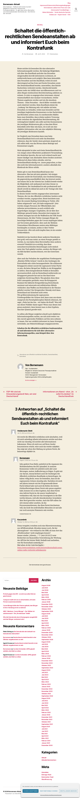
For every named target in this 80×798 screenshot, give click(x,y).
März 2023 (45, 682)
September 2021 (47, 724)
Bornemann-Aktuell (11, 4)
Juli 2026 (45, 588)
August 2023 (46, 670)
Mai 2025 (45, 621)
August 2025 (46, 613)
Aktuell (40, 24)
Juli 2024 (45, 644)
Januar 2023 (46, 686)
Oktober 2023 (46, 665)
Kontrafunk (23, 356)
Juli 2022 (45, 701)
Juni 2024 (45, 646)
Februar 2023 (46, 684)
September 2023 (47, 668)
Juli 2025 (45, 616)
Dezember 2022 (47, 689)
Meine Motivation (47, 12)
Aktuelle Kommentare (49, 760)
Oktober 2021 (46, 722)
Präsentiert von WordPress (13, 793)
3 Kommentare (54, 54)
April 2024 (45, 651)
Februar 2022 (46, 712)
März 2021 (45, 738)
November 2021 (47, 719)
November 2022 (47, 691)
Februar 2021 (46, 740)
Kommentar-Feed (47, 777)
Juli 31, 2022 (41, 54)
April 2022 (45, 708)
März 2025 (45, 625)
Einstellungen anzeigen (68, 791)
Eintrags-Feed (46, 775)
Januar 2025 (46, 630)
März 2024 (45, 653)
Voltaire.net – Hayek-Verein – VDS (59, 14)
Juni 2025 (45, 618)
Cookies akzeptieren (30, 791)
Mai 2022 (45, 705)
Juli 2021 (45, 729)
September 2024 (47, 639)
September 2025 (47, 611)
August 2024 (46, 642)
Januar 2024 (46, 658)
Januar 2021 (46, 743)
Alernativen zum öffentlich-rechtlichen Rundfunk (33, 354)
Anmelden (45, 772)
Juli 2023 (45, 672)
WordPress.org (47, 779)
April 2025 (45, 623)
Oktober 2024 (46, 637)
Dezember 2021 (47, 717)
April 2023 (45, 679)
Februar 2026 (46, 599)
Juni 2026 (45, 590)
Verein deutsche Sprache (62, 12)
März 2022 (45, 710)
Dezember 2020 (47, 745)
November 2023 (47, 663)
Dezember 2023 (47, 661)
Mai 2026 (45, 592)
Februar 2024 (46, 656)
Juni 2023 (45, 675)
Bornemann (30, 54)
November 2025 (47, 606)
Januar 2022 (46, 715)
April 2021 (45, 736)
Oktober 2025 (46, 609)
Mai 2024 (45, 649)
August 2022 (46, 698)
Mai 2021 (45, 733)
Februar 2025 (46, 628)
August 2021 (46, 726)
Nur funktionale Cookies (49, 791)
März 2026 (45, 597)
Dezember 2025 (47, 604)
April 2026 (45, 595)
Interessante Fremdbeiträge (60, 10)
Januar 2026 (46, 602)
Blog (69, 3)
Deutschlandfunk (53, 354)
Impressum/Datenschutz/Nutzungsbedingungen (51, 795)
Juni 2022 (45, 703)
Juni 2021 (45, 731)
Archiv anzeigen (30, 380)
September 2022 (47, 696)
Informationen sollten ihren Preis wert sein (57, 7)
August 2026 (46, 585)
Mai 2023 (45, 677)
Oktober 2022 (46, 693)
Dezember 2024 (47, 632)
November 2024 (47, 635)
